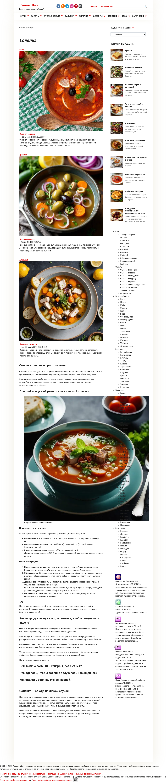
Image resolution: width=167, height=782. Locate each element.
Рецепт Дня (28, 5)
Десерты (98, 16)
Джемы (124, 534)
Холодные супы (127, 234)
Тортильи (124, 381)
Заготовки (138, 16)
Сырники (124, 434)
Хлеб (122, 437)
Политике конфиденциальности (15, 780)
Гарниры (124, 337)
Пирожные (125, 466)
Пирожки (124, 419)
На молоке (125, 525)
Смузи (123, 499)
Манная (123, 513)
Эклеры (124, 484)
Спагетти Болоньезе (135, 140)
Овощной (124, 243)
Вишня (123, 560)
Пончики (124, 425)
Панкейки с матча (133, 68)
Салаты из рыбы (128, 281)
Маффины (125, 408)
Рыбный (124, 255)
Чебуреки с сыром (134, 191)
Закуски (69, 16)
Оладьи (123, 411)
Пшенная (124, 510)
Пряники (124, 428)
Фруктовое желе (123, 584)
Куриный (23, 259)
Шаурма (124, 372)
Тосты (123, 361)
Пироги (123, 416)
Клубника (124, 563)
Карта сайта (96, 774)
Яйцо (122, 314)
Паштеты (124, 378)
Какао (123, 496)
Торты (123, 478)
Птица (123, 302)
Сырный (124, 249)
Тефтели (124, 343)
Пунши (123, 502)
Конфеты (124, 455)
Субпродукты (126, 317)
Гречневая (125, 522)
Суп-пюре (124, 246)
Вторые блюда (52, 16)
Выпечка (83, 16)
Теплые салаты (127, 290)
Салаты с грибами (128, 287)
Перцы (123, 546)
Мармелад (125, 458)
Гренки (128, 51)
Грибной (23, 154)
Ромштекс (130, 123)
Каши (124, 16)
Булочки (124, 396)
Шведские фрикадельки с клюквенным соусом (135, 210)
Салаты (35, 16)
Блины (123, 393)
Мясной (123, 237)
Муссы (123, 463)
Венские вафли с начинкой (133, 86)
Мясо (122, 299)
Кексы (123, 402)
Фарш (123, 323)
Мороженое (125, 460)
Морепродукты (127, 320)
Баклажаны (125, 543)
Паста (123, 328)
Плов (122, 325)
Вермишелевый (127, 261)
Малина (123, 554)
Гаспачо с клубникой (135, 174)
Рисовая (124, 516)
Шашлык (124, 334)
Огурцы (123, 551)
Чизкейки (124, 481)
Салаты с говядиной (129, 276)
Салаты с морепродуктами (132, 284)
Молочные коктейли (129, 505)
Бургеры (124, 358)
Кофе (122, 493)
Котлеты (124, 340)
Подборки (93, 7)
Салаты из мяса (127, 273)
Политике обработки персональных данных (52, 780)
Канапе (123, 364)
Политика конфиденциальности (15, 774)
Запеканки (125, 331)
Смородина (125, 557)
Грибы (123, 311)
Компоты (124, 537)
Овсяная (124, 519)
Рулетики (124, 387)
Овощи (123, 308)
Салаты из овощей (128, 270)
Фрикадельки (126, 346)
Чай (122, 490)
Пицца (123, 422)
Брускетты (125, 355)
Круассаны (125, 405)
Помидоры (125, 549)
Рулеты (123, 431)
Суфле (123, 472)
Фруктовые (125, 293)
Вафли (123, 399)
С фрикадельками (128, 258)
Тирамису (124, 475)
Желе (122, 446)
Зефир (123, 452)
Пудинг (123, 469)
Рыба (122, 305)
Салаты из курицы (128, 279)
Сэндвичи (124, 369)
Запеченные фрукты (129, 449)
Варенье (124, 531)
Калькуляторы (107, 7)
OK (75, 780)
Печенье (124, 414)
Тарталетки (125, 367)
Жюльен (124, 384)
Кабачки (124, 540)
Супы (23, 16)
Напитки (112, 16)
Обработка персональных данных (75, 774)
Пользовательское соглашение (44, 774)
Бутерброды (126, 352)
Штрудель (125, 440)
